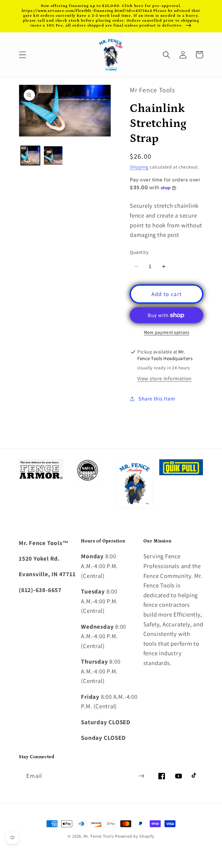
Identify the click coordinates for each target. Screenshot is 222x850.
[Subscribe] (141, 776)
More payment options (166, 332)
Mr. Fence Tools (99, 836)
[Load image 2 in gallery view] (53, 155)
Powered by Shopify (134, 836)
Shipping (139, 167)
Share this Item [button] (156, 398)
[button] (22, 54)
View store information (164, 378)
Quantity (139, 252)
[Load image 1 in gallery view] (30, 155)
